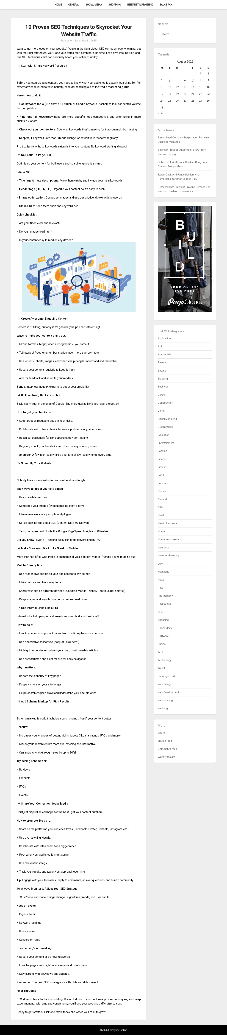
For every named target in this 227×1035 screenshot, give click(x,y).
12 (177, 87)
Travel (161, 668)
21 (192, 94)
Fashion (162, 451)
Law (160, 563)
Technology (164, 660)
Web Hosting (165, 700)
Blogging (163, 378)
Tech (161, 652)
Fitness (162, 467)
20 (185, 94)
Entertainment (166, 443)
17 (161, 94)
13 (185, 87)
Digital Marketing (167, 418)
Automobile (164, 354)
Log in (161, 732)
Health (161, 515)
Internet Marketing (140, 4)
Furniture (163, 483)
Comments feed (167, 749)
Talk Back (166, 4)
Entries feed (165, 740)
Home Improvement (169, 539)
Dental (161, 410)
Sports (162, 644)
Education (163, 435)
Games (162, 491)
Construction (165, 402)
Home (58, 4)
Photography (165, 595)
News (161, 579)
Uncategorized (166, 676)
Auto (161, 346)
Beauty (162, 362)
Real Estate (164, 603)
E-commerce (165, 426)
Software (163, 636)
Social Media (93, 4)
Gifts (161, 507)
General (73, 4)
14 (192, 87)
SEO (160, 611)
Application (164, 338)
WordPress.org (166, 756)
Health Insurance (168, 523)
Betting (162, 370)
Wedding (163, 708)
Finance (162, 459)
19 (177, 94)
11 (169, 87)
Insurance (163, 547)
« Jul (160, 113)
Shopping (114, 4)
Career (162, 394)
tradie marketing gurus (114, 87)
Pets (160, 587)
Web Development (168, 692)
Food (161, 475)
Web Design (164, 684)
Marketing (163, 571)
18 (169, 94)
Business (163, 386)
